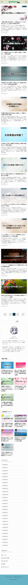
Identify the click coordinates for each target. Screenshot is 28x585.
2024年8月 (5, 536)
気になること (6, 567)
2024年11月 (5, 527)
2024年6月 (5, 542)
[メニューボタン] (2, 2)
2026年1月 (5, 485)
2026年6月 (5, 470)
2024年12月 (5, 524)
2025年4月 (5, 512)
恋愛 (4, 564)
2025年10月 (5, 494)
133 (23, 314)
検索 (17, 321)
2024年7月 (5, 539)
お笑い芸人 (5, 561)
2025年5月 (5, 509)
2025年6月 (5, 506)
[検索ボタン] (26, 2)
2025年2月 (5, 518)
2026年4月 (5, 476)
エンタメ (5, 555)
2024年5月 (5, 545)
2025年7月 (5, 503)
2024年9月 (5, 533)
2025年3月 (5, 515)
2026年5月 (5, 473)
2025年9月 (5, 497)
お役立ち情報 (6, 558)
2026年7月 (5, 467)
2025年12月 (5, 488)
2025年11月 (5, 491)
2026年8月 (5, 464)
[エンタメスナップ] (14, 2)
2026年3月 (5, 479)
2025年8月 (5, 500)
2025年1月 (5, 521)
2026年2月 (5, 482)
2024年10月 (5, 530)
